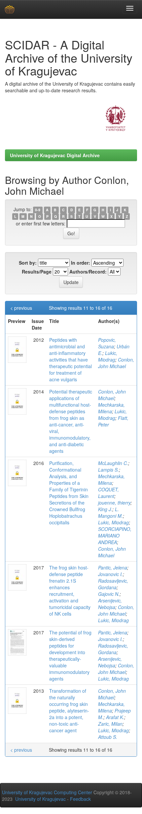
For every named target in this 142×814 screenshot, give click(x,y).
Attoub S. (107, 737)
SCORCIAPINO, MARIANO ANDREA (114, 535)
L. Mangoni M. (110, 512)
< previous (21, 308)
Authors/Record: (88, 271)
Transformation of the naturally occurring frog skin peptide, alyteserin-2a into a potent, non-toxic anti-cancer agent (69, 710)
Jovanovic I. (110, 574)
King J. (105, 509)
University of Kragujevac (40, 799)
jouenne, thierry (114, 502)
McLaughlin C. (113, 463)
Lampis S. (108, 469)
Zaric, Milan (110, 723)
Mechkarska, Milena (111, 408)
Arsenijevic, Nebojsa (110, 603)
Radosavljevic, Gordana (113, 584)
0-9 (37, 209)
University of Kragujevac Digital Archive (55, 155)
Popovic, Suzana (107, 343)
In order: (80, 262)
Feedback (80, 799)
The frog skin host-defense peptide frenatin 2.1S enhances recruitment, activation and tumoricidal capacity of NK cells (69, 590)
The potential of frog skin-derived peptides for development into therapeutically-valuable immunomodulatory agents (70, 655)
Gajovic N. (109, 594)
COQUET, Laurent (108, 492)
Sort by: (28, 262)
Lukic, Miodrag (107, 356)
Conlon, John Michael (116, 362)
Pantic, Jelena (112, 567)
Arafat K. (115, 717)
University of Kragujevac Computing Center (47, 792)
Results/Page (37, 271)
